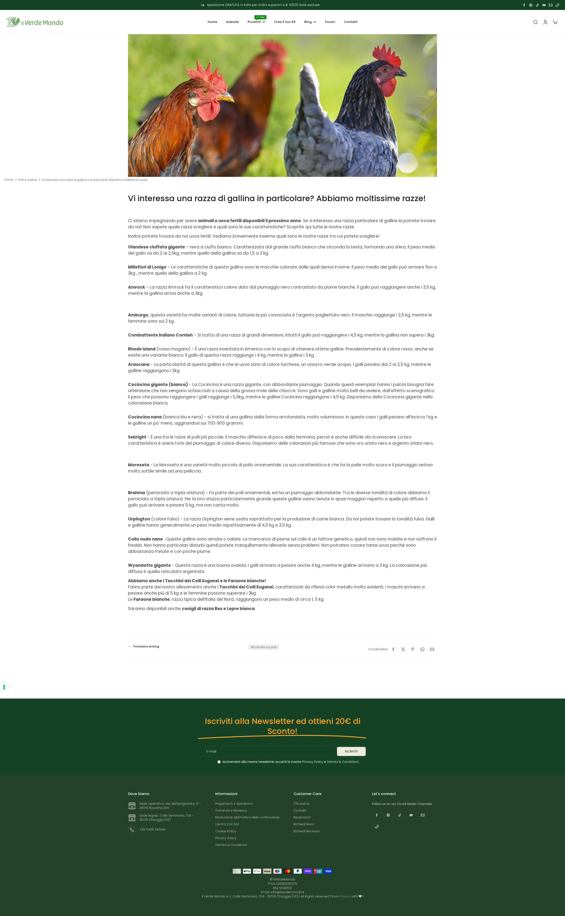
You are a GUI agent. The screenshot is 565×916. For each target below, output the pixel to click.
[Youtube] (544, 5)
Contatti (300, 810)
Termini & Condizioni (343, 761)
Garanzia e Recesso (231, 810)
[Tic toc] (537, 5)
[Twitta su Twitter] (403, 649)
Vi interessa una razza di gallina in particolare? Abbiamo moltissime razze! (94, 180)
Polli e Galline (27, 180)
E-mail (211, 751)
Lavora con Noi (227, 824)
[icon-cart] (555, 21)
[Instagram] (530, 5)
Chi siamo (302, 804)
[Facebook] (524, 5)
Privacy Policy (312, 761)
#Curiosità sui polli (263, 647)
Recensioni (302, 817)
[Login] (545, 22)
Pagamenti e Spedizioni (233, 804)
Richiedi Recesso (307, 831)
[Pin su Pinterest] (413, 649)
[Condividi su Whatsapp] (422, 649)
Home (8, 179)
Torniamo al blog (146, 646)
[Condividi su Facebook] (393, 649)
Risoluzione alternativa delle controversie (247, 817)
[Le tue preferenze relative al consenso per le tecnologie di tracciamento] (4, 687)
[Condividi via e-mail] (432, 649)
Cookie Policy (225, 831)
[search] (535, 21)
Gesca (345, 896)
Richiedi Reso (304, 824)
